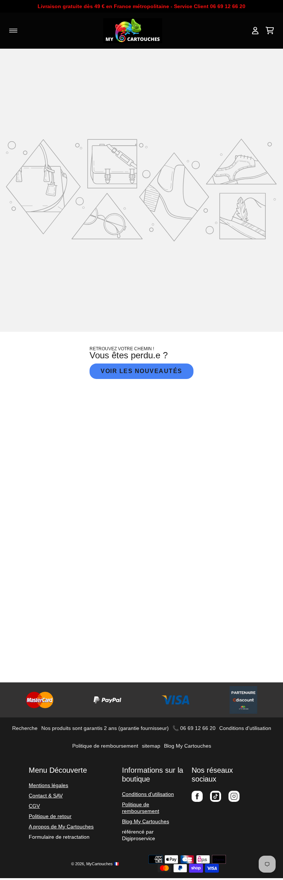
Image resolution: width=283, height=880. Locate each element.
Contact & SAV (46, 796)
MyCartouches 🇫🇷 (102, 864)
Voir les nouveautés (141, 371)
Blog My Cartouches (187, 746)
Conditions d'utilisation (245, 728)
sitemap (151, 746)
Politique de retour (50, 816)
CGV (34, 806)
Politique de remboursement (105, 746)
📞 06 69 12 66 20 (194, 728)
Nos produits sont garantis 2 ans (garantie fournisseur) (105, 728)
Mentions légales (48, 785)
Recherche (25, 728)
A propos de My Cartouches (61, 826)
